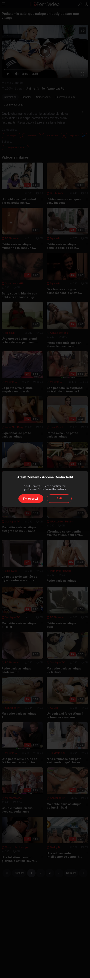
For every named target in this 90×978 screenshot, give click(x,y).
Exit (59, 498)
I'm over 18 (31, 498)
